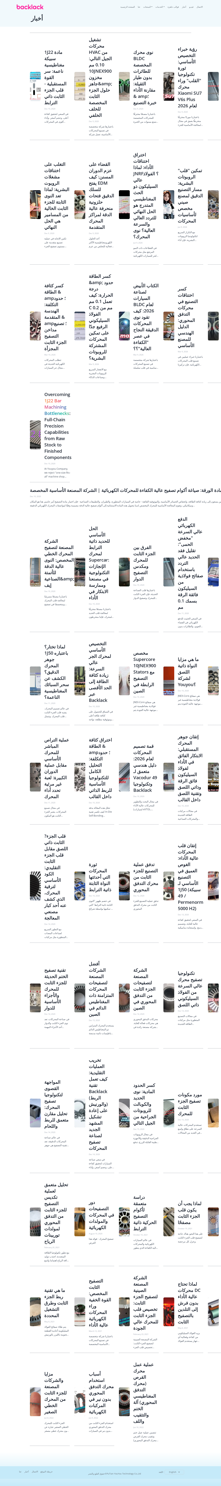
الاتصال (199, 6)
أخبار (184, 6)
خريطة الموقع (46, 1471)
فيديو (191, 6)
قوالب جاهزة (173, 6)
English (172, 1472)
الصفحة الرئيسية (128, 6)
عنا (139, 6)
